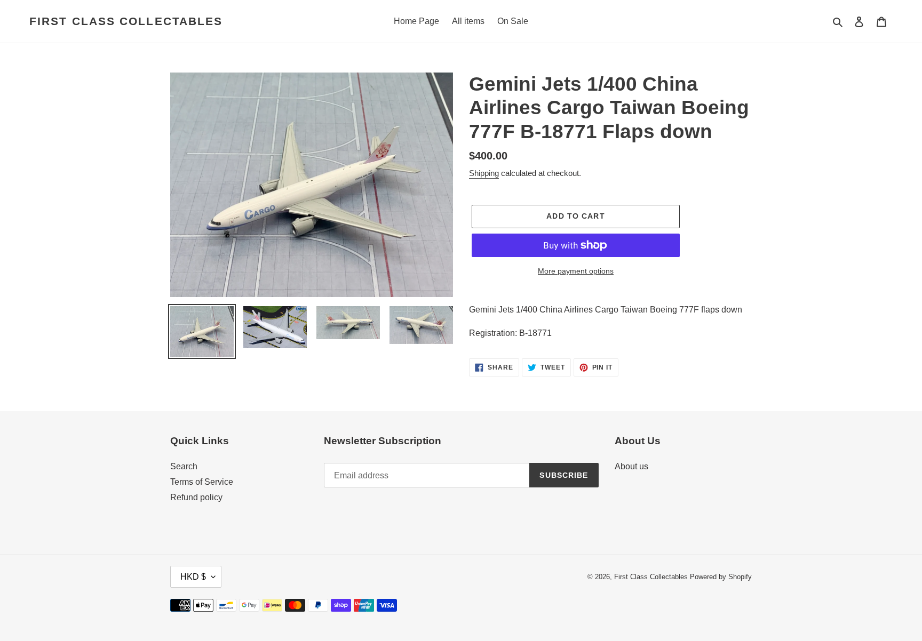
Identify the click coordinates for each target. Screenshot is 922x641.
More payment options (576, 271)
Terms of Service (201, 481)
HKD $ (193, 576)
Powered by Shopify (721, 577)
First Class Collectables (125, 21)
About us (631, 466)
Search (183, 466)
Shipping (484, 173)
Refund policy (196, 497)
